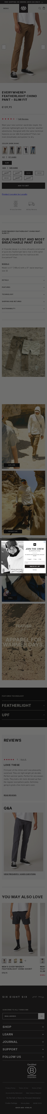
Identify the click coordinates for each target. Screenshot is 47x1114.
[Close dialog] (44, 542)
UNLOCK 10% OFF (35, 566)
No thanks (35, 570)
